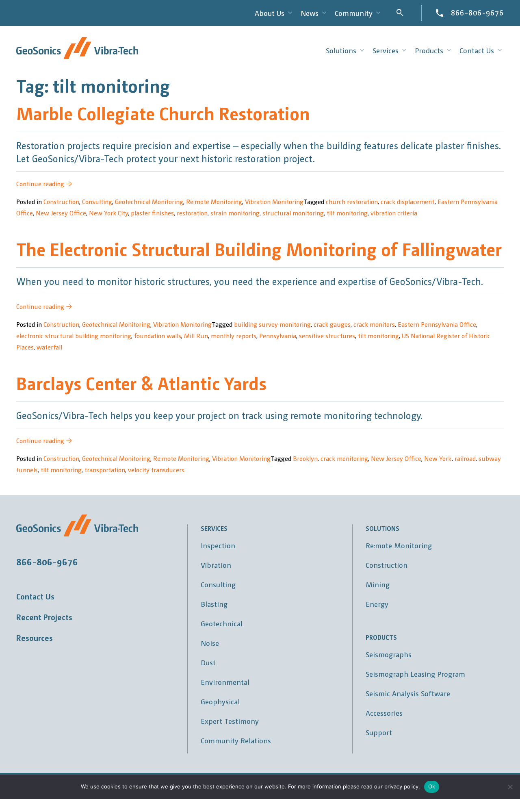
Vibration (216, 564)
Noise (210, 642)
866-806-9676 (477, 12)
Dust (208, 662)
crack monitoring (344, 458)
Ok (432, 786)
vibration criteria (393, 212)
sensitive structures (327, 335)
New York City (108, 212)
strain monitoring (235, 212)
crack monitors (374, 324)
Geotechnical (222, 623)
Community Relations (236, 740)
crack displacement (408, 201)
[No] (510, 787)
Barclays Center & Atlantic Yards (141, 382)
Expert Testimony (230, 720)
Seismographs (389, 654)
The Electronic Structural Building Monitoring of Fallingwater (259, 248)
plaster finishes (152, 212)
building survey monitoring (272, 324)
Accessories (384, 712)
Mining (378, 584)
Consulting (97, 201)
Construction (61, 201)
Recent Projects (44, 617)
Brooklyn (305, 458)
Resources (34, 637)
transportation (104, 469)
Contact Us (35, 596)
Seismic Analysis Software (408, 693)
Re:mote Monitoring (214, 201)
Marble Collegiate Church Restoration (163, 112)
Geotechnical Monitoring (149, 201)
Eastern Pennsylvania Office (437, 324)
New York (438, 458)
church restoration (352, 201)
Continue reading (44, 183)
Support (379, 732)
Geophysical (220, 701)
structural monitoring (293, 212)
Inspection (218, 545)
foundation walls (157, 335)
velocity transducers (156, 469)
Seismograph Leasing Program (415, 673)
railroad (465, 458)
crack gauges (332, 324)
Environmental (225, 681)
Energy (377, 603)
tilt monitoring (347, 212)
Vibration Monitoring (274, 201)
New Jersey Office (61, 212)
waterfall (49, 347)
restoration (192, 212)
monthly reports (233, 335)
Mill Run (196, 335)
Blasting (214, 603)
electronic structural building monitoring (73, 335)
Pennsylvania (277, 335)
